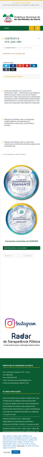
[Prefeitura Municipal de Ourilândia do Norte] (21, 17)
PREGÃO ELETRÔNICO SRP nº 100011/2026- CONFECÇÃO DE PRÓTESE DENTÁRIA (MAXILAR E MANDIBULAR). (22, 144)
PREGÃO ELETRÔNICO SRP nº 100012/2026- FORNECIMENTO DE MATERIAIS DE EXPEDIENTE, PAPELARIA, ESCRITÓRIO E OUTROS (22, 5)
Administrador (11, 48)
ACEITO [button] (16, 452)
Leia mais (20, 446)
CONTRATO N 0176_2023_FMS (14, 54)
